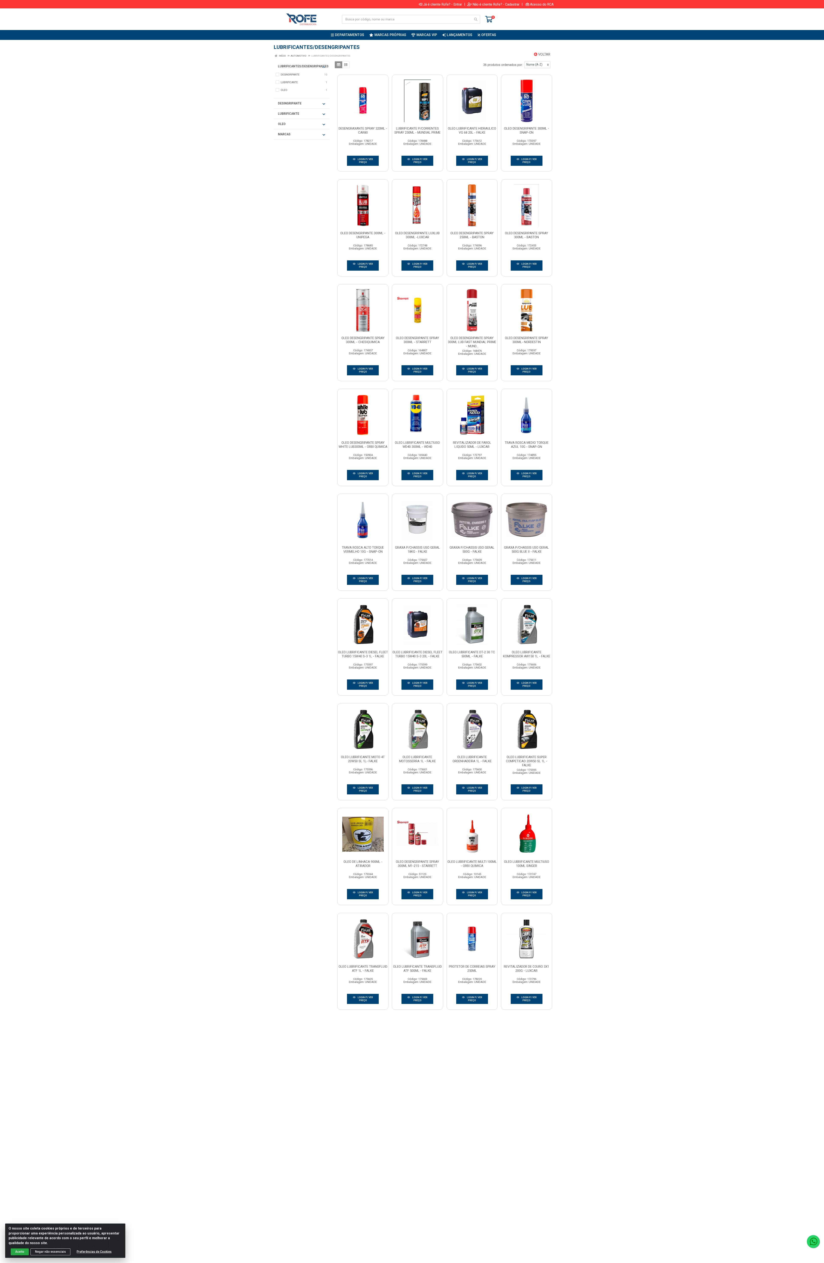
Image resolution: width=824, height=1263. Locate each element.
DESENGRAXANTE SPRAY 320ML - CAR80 (363, 130)
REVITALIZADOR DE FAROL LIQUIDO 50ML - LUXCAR (472, 445)
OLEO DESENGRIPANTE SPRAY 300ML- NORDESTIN (526, 340)
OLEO (282, 124)
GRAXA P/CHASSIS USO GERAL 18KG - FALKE (417, 550)
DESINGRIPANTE (289, 103)
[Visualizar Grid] (338, 64)
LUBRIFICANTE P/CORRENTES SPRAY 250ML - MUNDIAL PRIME (417, 130)
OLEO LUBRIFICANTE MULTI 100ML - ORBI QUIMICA (472, 864)
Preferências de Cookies (94, 1251)
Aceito (19, 1251)
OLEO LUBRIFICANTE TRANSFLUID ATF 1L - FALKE (363, 969)
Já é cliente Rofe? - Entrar (442, 4)
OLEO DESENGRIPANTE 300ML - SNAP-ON (526, 130)
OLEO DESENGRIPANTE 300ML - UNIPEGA (362, 235)
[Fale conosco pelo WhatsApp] (813, 1241)
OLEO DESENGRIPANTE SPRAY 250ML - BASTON (472, 235)
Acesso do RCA (542, 4)
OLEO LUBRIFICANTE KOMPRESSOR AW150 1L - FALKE (526, 654)
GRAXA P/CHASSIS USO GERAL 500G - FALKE (472, 550)
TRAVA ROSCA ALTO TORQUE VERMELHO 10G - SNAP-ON (363, 550)
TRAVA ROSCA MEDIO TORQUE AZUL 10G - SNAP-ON (526, 445)
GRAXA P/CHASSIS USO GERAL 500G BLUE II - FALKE (526, 550)
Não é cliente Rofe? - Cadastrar (496, 4)
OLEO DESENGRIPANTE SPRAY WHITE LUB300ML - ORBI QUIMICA (363, 445)
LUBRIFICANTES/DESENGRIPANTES (302, 66)
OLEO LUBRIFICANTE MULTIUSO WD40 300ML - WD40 (417, 445)
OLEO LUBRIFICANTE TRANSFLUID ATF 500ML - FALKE (417, 969)
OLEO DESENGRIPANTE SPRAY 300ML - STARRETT (417, 340)
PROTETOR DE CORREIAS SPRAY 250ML (472, 969)
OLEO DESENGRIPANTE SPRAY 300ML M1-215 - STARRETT (417, 864)
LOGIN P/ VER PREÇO (365, 161)
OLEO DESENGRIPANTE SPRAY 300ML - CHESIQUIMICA (363, 340)
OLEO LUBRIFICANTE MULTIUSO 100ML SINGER (526, 864)
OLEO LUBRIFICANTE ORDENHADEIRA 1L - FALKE (472, 759)
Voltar (543, 54)
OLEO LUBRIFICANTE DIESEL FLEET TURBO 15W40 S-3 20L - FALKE (417, 654)
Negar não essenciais (50, 1251)
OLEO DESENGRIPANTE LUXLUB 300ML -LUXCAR (417, 235)
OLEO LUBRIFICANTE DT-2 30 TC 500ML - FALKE (472, 654)
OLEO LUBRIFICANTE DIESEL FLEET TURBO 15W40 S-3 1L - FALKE (363, 654)
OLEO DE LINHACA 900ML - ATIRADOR (363, 864)
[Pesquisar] (475, 19)
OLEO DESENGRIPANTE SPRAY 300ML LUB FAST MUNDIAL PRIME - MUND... (472, 342)
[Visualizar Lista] (346, 64)
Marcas (284, 134)
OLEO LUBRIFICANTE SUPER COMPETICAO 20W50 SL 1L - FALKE (526, 761)
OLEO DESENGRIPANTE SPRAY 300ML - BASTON (526, 235)
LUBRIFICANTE (288, 113)
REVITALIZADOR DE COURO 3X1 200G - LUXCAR (526, 969)
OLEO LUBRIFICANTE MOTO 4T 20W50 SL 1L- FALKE (363, 759)
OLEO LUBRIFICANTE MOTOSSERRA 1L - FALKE (417, 759)
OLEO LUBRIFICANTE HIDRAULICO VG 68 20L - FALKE (472, 130)
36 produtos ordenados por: (503, 65)
